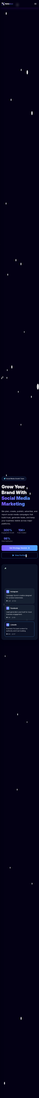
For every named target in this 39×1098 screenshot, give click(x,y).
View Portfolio (21, 555)
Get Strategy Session (18, 548)
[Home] (7, 4)
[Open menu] (35, 4)
